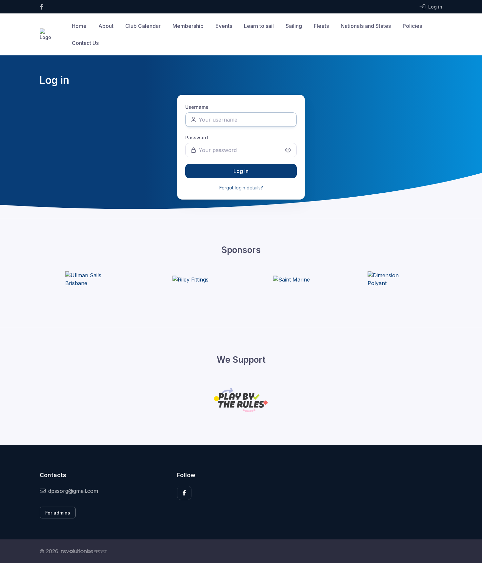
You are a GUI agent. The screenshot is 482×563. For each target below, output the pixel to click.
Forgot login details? (241, 187)
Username (197, 107)
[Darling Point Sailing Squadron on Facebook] (41, 6)
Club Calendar (143, 26)
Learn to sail (259, 26)
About (105, 26)
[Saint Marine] (291, 279)
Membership (188, 26)
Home (79, 26)
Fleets (321, 26)
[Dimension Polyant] (392, 279)
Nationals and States (366, 26)
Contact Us (85, 43)
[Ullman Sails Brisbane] (89, 279)
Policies (412, 26)
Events (223, 26)
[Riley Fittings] (190, 279)
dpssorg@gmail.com (73, 491)
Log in (241, 171)
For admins (57, 512)
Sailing (294, 26)
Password (196, 137)
